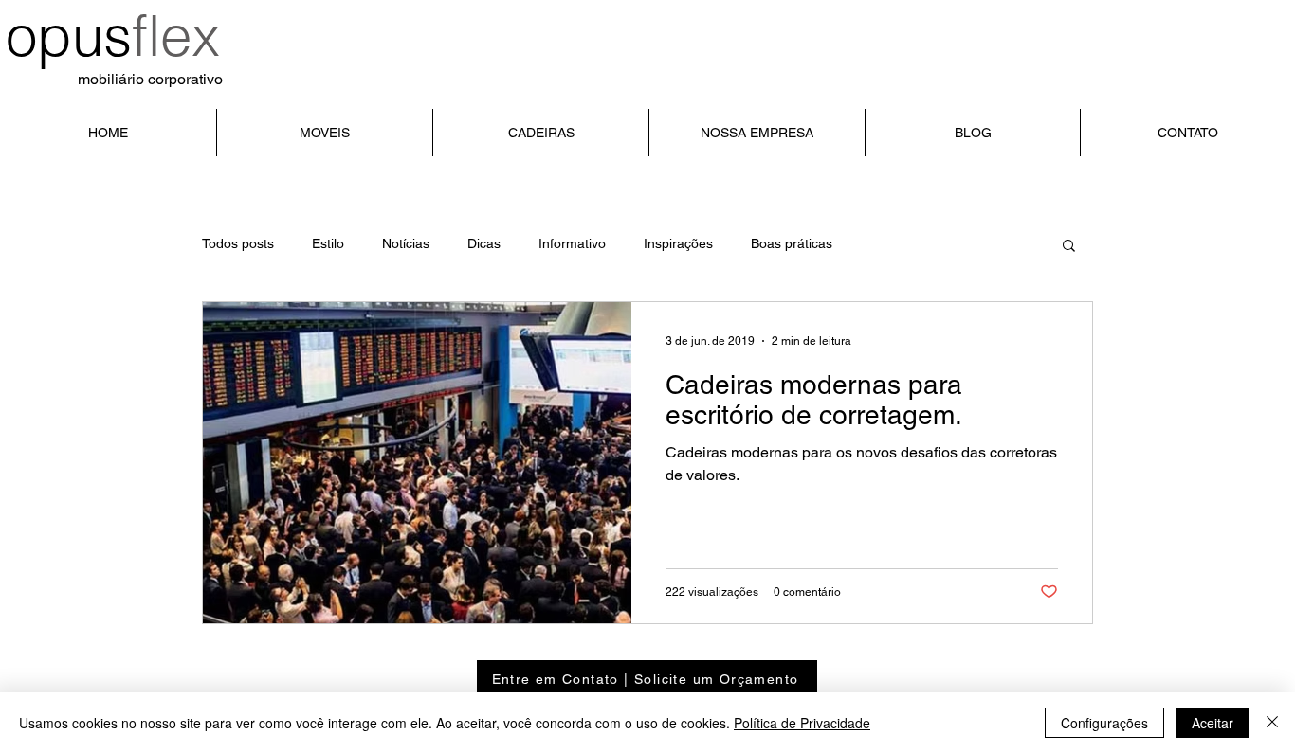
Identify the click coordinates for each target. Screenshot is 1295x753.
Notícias (405, 243)
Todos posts (238, 243)
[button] (1069, 247)
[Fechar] (1272, 723)
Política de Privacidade (802, 722)
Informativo (572, 243)
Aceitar (1212, 722)
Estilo (328, 243)
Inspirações (678, 243)
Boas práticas (791, 243)
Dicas (484, 243)
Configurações (1104, 722)
